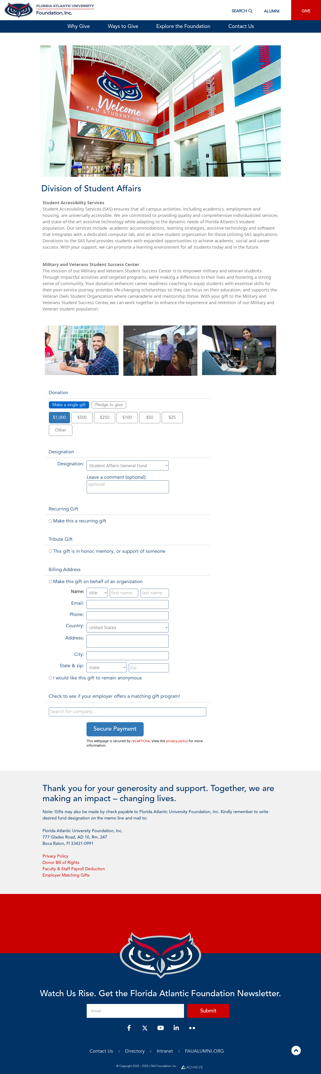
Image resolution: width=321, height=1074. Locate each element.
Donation (58, 393)
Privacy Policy (55, 856)
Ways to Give (123, 26)
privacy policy (177, 741)
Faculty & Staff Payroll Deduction (74, 869)
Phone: (77, 614)
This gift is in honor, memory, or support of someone (109, 551)
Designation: (70, 464)
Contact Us (241, 26)
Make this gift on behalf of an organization (98, 582)
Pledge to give (109, 405)
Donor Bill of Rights (61, 863)
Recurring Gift (63, 509)
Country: (75, 626)
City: (79, 654)
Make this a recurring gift (79, 521)
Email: (77, 603)
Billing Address (65, 570)
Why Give (78, 26)
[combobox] (127, 711)
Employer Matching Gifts (66, 875)
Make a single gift (69, 405)
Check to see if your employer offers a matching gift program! (114, 696)
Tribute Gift (61, 539)
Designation (61, 452)
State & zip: (72, 666)
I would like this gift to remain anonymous (97, 678)
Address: (74, 638)
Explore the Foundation (183, 26)
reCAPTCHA (140, 741)
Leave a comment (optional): (117, 477)
